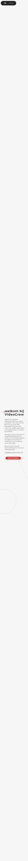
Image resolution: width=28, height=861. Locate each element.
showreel (14, 721)
